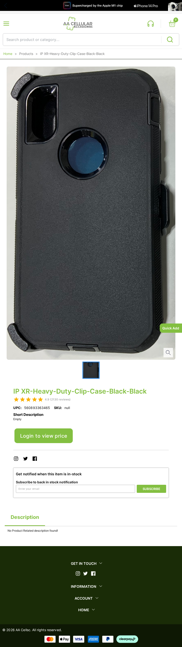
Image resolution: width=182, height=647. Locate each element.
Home (7, 54)
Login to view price (43, 436)
